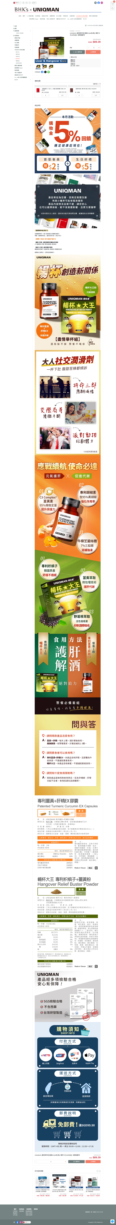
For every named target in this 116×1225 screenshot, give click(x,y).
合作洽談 (15, 1214)
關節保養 (18, 54)
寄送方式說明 (29, 1213)
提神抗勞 (18, 56)
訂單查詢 (15, 1211)
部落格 (36, 1209)
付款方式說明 (29, 1214)
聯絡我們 (15, 1213)
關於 (15, 1209)
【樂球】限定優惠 (19, 33)
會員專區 (28, 1209)
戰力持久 (18, 52)
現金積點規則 (29, 1211)
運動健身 (18, 60)
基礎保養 (18, 58)
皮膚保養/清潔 (19, 63)
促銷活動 (21, 1211)
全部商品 (21, 1209)
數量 (71, 47)
